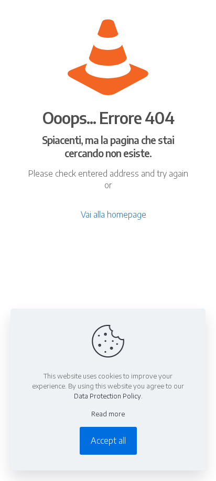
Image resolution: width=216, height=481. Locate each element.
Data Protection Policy (107, 396)
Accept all (108, 440)
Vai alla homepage (113, 214)
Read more (108, 414)
